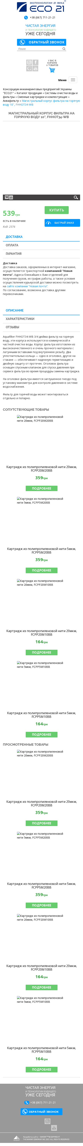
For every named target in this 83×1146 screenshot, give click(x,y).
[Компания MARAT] (17, 1138)
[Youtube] (11, 197)
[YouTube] (35, 68)
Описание (15, 310)
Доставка (14, 237)
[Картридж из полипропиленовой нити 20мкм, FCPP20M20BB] (41, 439)
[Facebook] (35, 62)
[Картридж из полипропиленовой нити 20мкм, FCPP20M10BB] (41, 603)
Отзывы (12, 327)
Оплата (12, 245)
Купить (56, 210)
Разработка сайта (30, 1137)
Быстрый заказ (64, 222)
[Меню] (73, 80)
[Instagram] (29, 62)
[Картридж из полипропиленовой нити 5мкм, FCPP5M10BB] (41, 685)
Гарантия (14, 254)
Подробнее (41, 488)
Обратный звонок (46, 42)
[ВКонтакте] (7, 197)
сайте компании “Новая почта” (27, 286)
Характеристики (20, 319)
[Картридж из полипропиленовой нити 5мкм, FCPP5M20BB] (41, 521)
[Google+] (29, 68)
